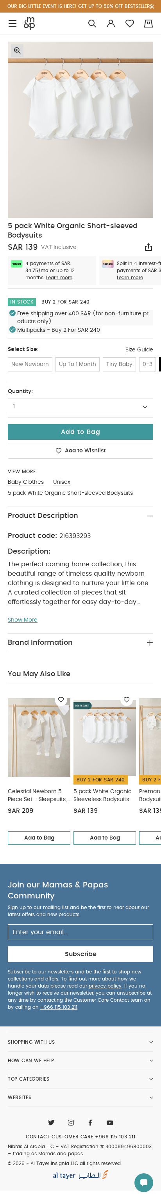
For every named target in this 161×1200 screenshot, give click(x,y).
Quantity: (20, 391)
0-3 (147, 364)
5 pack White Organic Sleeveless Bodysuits (102, 795)
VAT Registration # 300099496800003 (106, 1146)
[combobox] (80, 406)
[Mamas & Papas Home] (29, 23)
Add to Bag (39, 838)
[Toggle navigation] (12, 24)
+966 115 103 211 (58, 1007)
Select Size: (23, 349)
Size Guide (139, 350)
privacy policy (105, 986)
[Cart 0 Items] (148, 23)
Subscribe (81, 954)
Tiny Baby (119, 364)
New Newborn (30, 364)
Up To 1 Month (77, 364)
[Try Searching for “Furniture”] (92, 24)
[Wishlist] (61, 699)
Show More (23, 620)
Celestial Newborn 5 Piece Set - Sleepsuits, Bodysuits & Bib (37, 796)
